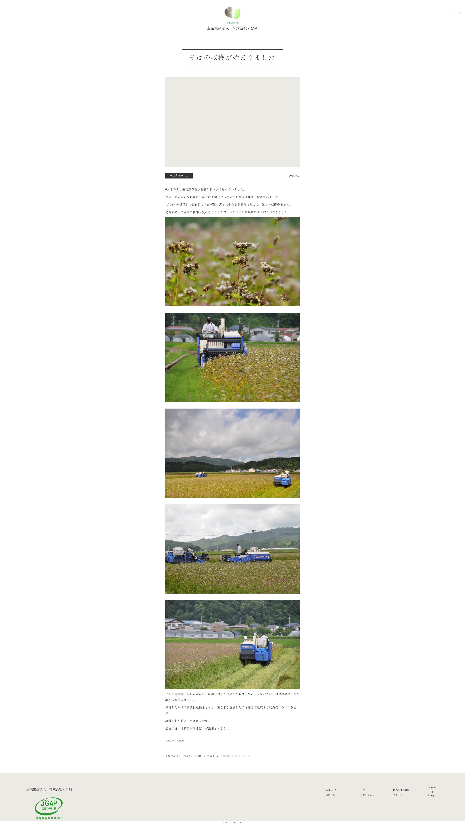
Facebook (432, 790)
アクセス (398, 795)
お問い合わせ (367, 795)
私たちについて (334, 789)
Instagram (433, 795)
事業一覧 (330, 795)
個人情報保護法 (401, 789)
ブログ (211, 756)
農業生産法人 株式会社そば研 (183, 756)
